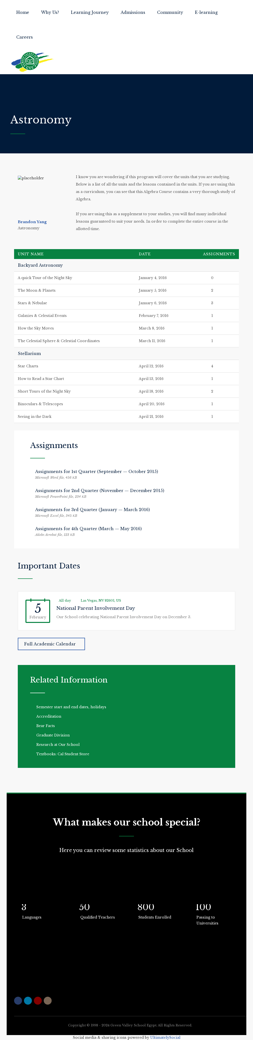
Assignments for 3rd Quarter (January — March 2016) (92, 509)
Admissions (133, 12)
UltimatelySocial (165, 1037)
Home (22, 12)
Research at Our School (58, 744)
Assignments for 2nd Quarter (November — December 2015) (99, 490)
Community (170, 12)
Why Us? (50, 12)
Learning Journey (90, 12)
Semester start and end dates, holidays (71, 707)
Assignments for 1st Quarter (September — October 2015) (96, 471)
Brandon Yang (32, 221)
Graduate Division (53, 735)
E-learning (206, 12)
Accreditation (48, 716)
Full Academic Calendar (50, 643)
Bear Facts (45, 726)
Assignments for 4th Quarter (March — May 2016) (88, 528)
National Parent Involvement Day (95, 608)
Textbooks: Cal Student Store (62, 754)
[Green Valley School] (32, 61)
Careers (24, 37)
